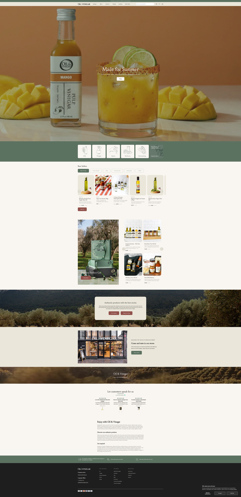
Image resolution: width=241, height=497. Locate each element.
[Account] (156, 4)
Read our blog (126, 313)
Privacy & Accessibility (118, 481)
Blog (114, 477)
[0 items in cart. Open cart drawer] (162, 4)
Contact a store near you (82, 474)
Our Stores (116, 479)
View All (82, 209)
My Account (130, 471)
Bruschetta (129, 170)
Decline (232, 493)
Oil (99, 471)
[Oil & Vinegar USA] (84, 4)
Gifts (101, 4)
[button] (103, 191)
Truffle (139, 170)
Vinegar (100, 473)
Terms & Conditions (117, 483)
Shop (120, 79)
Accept (220, 493)
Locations (120, 4)
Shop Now (85, 277)
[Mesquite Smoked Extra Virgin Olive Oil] (86, 185)
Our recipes (114, 313)
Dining (100, 479)
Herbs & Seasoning (102, 475)
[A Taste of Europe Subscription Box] (120, 185)
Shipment (130, 475)
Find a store (136, 352)
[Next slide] (161, 191)
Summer (107, 4)
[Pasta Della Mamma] (152, 264)
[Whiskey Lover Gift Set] (133, 264)
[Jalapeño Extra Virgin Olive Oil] (155, 185)
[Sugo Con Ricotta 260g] (103, 185)
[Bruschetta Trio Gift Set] (152, 231)
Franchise (115, 473)
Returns (129, 477)
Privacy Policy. (233, 489)
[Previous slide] (79, 191)
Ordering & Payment (131, 473)
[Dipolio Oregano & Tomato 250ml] (138, 185)
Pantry (100, 477)
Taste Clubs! (127, 4)
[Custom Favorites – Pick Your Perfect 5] (133, 231)
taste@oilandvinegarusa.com (83, 482)
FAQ (114, 475)
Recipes (114, 4)
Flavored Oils (117, 170)
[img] (120, 393)
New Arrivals (83, 170)
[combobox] (145, 4)
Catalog (94, 4)
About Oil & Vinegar (117, 471)
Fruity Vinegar (96, 170)
